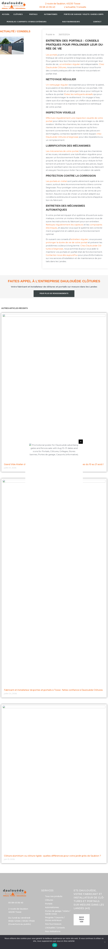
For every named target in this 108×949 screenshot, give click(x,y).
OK (54, 945)
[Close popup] (81, 442)
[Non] (104, 942)
